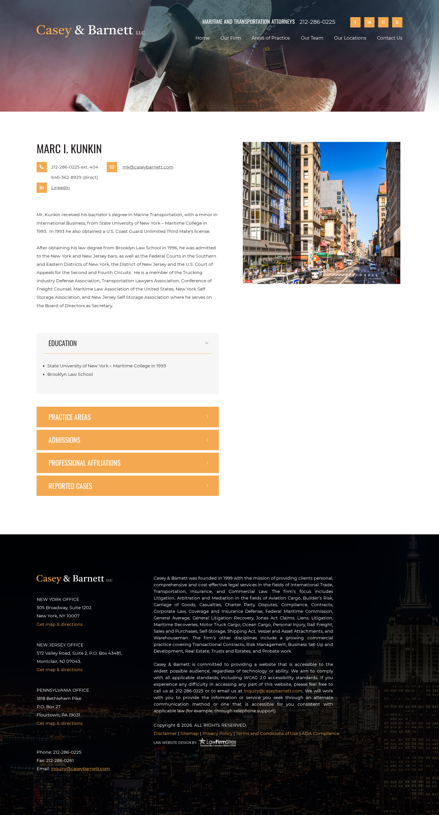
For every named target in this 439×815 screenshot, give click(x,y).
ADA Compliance (320, 733)
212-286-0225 (317, 22)
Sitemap (189, 733)
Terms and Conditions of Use (267, 733)
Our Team (312, 38)
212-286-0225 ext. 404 (74, 167)
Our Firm (230, 38)
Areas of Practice (271, 38)
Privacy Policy (217, 733)
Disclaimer (165, 733)
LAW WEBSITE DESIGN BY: (175, 743)
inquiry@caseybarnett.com (273, 691)
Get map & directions (60, 624)
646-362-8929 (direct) (74, 177)
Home (202, 38)
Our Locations (350, 38)
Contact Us (389, 38)
